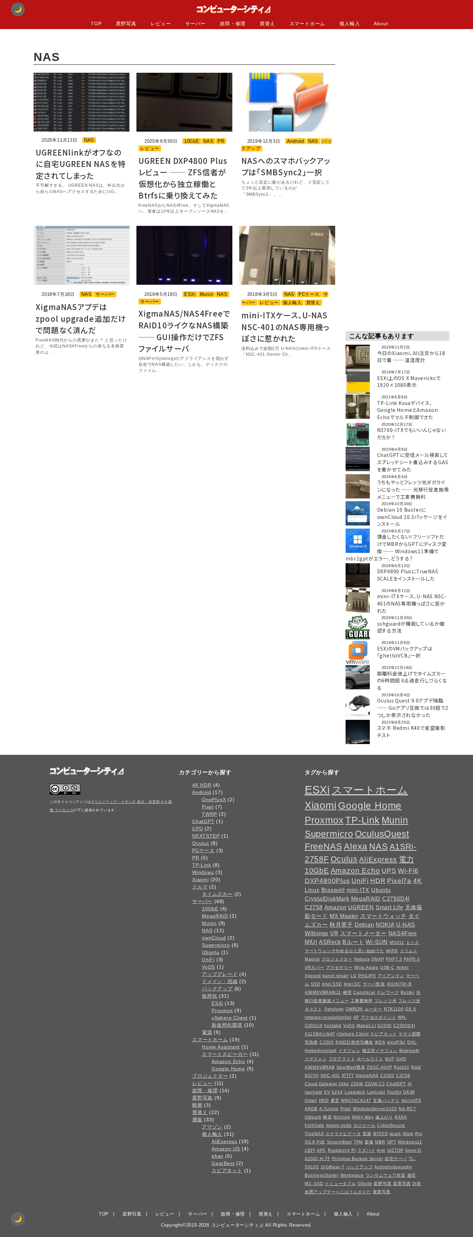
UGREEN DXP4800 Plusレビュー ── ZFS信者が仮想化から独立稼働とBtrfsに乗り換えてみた (183, 178)
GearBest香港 (351, 1067)
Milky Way (363, 1117)
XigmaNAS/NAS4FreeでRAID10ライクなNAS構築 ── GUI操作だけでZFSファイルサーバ (184, 331)
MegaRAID (215, 916)
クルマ (199, 887)
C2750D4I (396, 898)
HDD (324, 1100)
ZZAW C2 (375, 1083)
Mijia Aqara (366, 967)
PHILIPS (367, 975)
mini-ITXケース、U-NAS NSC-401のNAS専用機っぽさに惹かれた (285, 326)
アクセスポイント (378, 1017)
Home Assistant (221, 1047)
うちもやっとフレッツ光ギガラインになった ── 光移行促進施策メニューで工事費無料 (413, 489)
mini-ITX (358, 890)
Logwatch (355, 1092)
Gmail (311, 1100)
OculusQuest (382, 834)
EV (327, 1092)
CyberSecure (391, 1125)
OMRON (354, 1009)
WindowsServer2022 (375, 1108)
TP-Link (201, 865)
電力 (406, 859)
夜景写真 (382, 1192)
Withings (316, 933)
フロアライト (342, 1059)
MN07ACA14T (356, 1100)
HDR (377, 880)
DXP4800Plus (327, 880)
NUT (389, 1059)
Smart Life (389, 907)
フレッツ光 (385, 1000)
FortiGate (314, 1125)
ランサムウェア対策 (385, 1175)
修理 (347, 992)
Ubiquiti (313, 1117)
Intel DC (352, 984)
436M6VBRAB (320, 1067)
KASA (401, 1117)
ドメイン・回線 (220, 981)
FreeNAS (323, 846)
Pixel (208, 807)
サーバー (105, 294)
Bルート (353, 942)
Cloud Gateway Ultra (327, 1083)
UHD (401, 1059)
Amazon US (226, 1148)
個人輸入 (292, 302)
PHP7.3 (394, 959)
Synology (334, 1009)
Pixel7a (399, 880)
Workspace (352, 1175)
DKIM (408, 1092)
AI (410, 1083)
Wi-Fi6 (408, 870)
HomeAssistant (321, 1050)
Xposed (313, 975)
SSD (315, 984)
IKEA (380, 1042)
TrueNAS (314, 1133)
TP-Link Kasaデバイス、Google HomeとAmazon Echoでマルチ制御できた (407, 410)
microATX (411, 1100)
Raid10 (401, 1067)
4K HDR (202, 785)
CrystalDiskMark (327, 898)
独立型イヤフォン (380, 1050)
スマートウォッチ (383, 916)
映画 (197, 1105)
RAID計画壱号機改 (354, 1042)
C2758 (314, 907)
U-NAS (405, 924)
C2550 (387, 1075)
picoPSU (396, 1042)
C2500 (327, 1042)
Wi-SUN (377, 942)
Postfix (394, 1092)
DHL (412, 1042)
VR (334, 933)
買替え (313, 302)
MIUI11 (397, 942)
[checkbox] (18, 1219)
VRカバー (314, 967)
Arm (381, 1150)
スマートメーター (363, 933)
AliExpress (224, 1141)
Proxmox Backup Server (357, 1158)
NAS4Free (403, 933)
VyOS (208, 967)
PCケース (309, 294)
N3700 (312, 1075)
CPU (197, 828)
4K (417, 880)
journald (313, 1092)
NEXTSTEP (206, 836)
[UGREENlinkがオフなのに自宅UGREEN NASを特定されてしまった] (82, 102)
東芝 (335, 1100)
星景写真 (402, 1183)
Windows (203, 872)
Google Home (228, 1068)
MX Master (344, 916)
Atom (408, 1133)
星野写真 (202, 1098)
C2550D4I (404, 1025)
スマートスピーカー (225, 1054)
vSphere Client (230, 1017)
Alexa (355, 846)
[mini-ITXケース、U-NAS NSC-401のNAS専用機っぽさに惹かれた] (287, 255)
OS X (410, 1009)
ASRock (330, 942)
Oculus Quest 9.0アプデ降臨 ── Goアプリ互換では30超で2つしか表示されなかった (413, 707)
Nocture (341, 1117)
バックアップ (217, 988)
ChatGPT (203, 821)
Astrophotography (393, 1167)
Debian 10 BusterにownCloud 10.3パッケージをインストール (412, 517)
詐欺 (416, 1183)
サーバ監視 (374, 984)
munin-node (339, 1125)
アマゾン (212, 1127)
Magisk (312, 959)
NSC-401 (330, 1075)
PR (220, 141)
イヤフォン (349, 1050)
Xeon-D (413, 1150)
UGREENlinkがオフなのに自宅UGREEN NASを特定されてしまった (81, 164)
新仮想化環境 (227, 1025)
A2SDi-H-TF (317, 1158)
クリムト (409, 950)
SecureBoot (339, 1142)
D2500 (384, 1025)
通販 (197, 1119)
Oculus (200, 843)
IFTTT (348, 1075)
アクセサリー (339, 967)
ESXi (190, 294)
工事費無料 (362, 1000)
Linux (312, 890)
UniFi (208, 959)
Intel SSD (332, 984)
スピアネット (227, 1170)
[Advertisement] (397, 138)
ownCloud (214, 937)
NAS (89, 140)
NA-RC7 (407, 1108)
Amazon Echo (228, 1061)
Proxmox (222, 1010)
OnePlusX (214, 799)
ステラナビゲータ (343, 1133)
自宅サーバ (396, 1158)
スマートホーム (210, 1039)
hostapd (332, 1025)
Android (295, 141)
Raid (416, 1067)
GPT (391, 1142)
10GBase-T (333, 1167)
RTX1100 (394, 1009)
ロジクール (365, 1125)
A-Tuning (329, 1108)
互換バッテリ (386, 1100)
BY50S (380, 1133)
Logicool (376, 1092)
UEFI (310, 1150)
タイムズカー (217, 894)
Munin (206, 294)
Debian (364, 924)
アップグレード (220, 974)
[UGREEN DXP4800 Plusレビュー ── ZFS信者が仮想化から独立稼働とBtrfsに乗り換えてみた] (184, 102)
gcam (395, 1133)
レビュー (149, 148)
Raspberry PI (342, 1150)
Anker (402, 967)
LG (353, 975)
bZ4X (337, 1092)
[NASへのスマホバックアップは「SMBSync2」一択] (287, 102)
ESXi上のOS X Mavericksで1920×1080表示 (409, 381)
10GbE (191, 141)
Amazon (335, 907)
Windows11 (410, 1142)
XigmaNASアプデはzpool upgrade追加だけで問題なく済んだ (81, 318)
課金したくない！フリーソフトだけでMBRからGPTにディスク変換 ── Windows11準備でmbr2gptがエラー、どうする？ (396, 547)
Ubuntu (211, 952)
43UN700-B (399, 984)
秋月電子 (341, 924)
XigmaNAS (367, 1075)
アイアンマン (391, 975)
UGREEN (361, 907)
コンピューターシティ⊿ (237, 1225)
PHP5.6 (412, 959)
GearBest (223, 1163)
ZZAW (357, 1083)
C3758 (403, 1075)
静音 (327, 1117)
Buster (407, 992)
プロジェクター (210, 1076)
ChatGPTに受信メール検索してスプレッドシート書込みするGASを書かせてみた (413, 462)
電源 (207, 1032)
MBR (380, 1142)
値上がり (384, 1117)
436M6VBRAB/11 (323, 992)
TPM (358, 1142)
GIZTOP (395, 1150)
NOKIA (385, 924)
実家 (367, 1133)
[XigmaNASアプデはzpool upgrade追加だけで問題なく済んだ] (82, 255)
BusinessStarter (322, 1175)
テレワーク (388, 992)
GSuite (365, 1183)
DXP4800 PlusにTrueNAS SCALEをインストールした (407, 575)
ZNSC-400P (379, 1067)
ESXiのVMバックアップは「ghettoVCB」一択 (404, 652)
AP (356, 1017)
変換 (369, 1142)
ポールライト (370, 1059)
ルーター (373, 1009)
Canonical (364, 992)
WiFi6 (392, 950)
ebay (217, 1156)
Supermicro (216, 945)
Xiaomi (200, 879)
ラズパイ (366, 1150)
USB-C (387, 967)
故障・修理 (205, 1090)
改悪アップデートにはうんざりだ (338, 1192)
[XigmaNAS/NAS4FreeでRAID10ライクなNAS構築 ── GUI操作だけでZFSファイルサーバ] (184, 255)
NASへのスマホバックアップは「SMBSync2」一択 (285, 166)
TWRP (209, 814)
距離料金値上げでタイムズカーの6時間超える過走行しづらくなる (412, 680)
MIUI (311, 942)
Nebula (362, 959)
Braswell (333, 890)
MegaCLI (366, 1025)
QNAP (377, 959)
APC (321, 1150)
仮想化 (209, 996)
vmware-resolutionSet (328, 1017)
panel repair (335, 975)
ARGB (311, 1108)
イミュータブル (340, 1183)
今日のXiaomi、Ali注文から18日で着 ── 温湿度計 (411, 357)
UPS (389, 870)
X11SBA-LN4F (320, 1034)
